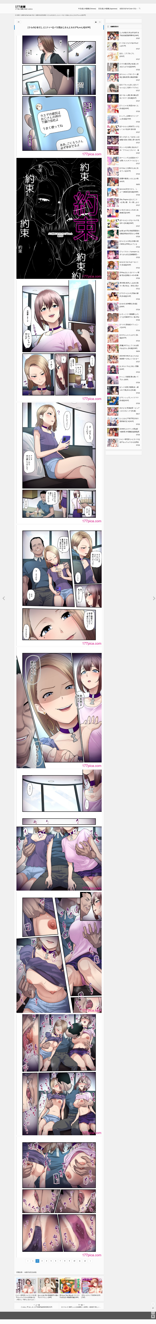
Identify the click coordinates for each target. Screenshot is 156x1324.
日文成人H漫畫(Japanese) (107, 9)
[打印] (96, 22)
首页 (18, 15)
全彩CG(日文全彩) (41, 15)
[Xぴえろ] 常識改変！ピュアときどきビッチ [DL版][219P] (130, 411)
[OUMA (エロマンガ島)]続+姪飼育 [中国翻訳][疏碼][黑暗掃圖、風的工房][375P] (129, 431)
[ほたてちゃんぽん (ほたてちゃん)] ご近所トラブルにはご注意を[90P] (129, 87)
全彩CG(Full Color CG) (128, 9)
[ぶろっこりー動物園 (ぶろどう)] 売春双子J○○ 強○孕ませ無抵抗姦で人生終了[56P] (129, 317)
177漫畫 (20, 6)
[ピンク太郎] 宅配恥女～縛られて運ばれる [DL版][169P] (129, 390)
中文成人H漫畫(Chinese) (87, 9)
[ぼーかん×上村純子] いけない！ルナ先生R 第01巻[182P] (129, 129)
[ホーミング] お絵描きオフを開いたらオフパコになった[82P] (129, 160)
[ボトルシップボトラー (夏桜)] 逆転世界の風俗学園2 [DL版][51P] (129, 77)
